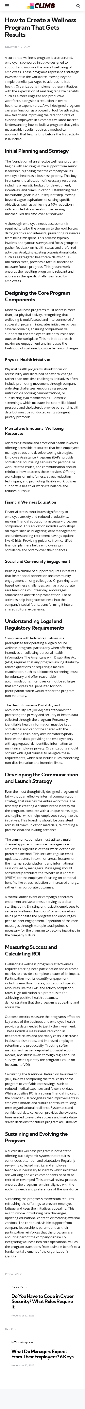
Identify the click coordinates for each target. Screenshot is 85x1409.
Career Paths (19, 1287)
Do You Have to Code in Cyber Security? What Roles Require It (42, 1301)
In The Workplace (22, 1342)
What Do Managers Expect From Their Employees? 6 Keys (42, 1354)
